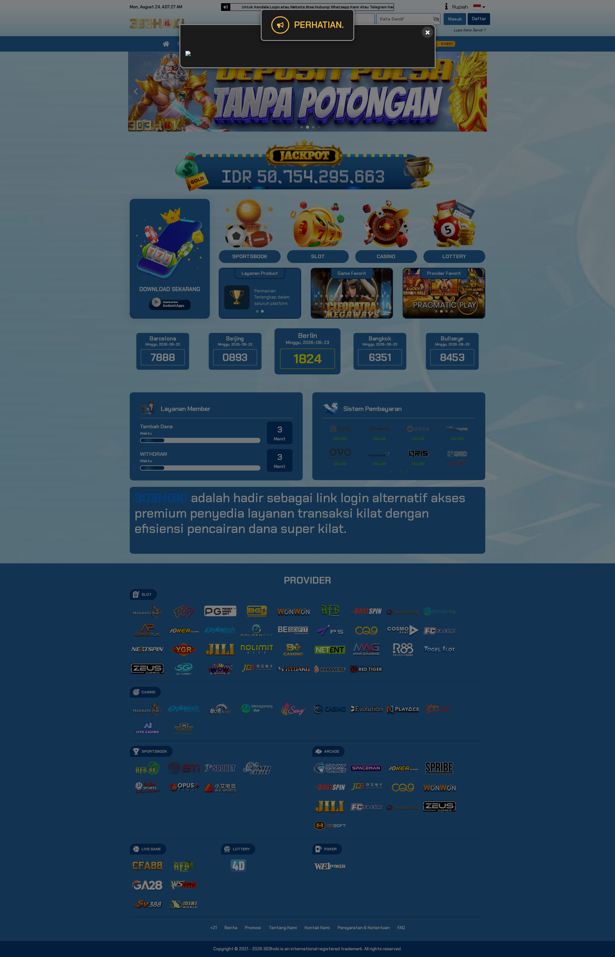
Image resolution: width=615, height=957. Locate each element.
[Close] (427, 32)
